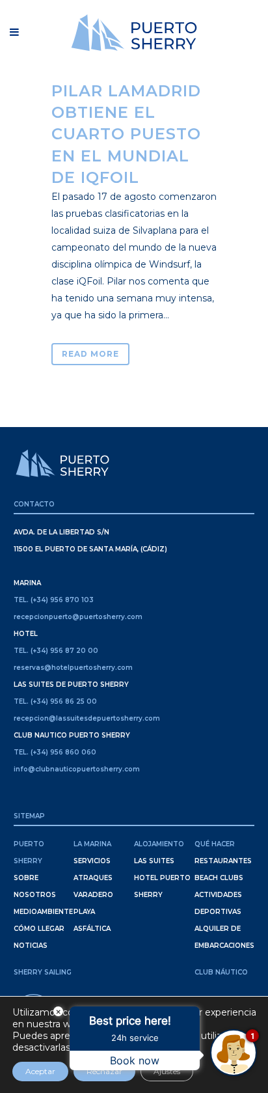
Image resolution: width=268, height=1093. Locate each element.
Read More (90, 354)
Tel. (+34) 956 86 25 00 (55, 701)
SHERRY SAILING (43, 972)
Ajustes (167, 1071)
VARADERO (93, 895)
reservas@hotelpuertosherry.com (73, 667)
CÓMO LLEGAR (39, 928)
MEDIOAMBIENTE (43, 911)
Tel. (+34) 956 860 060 (55, 752)
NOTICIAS (30, 945)
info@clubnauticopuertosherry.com (77, 769)
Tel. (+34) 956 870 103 (54, 600)
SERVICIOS (92, 861)
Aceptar (40, 1071)
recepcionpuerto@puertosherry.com (78, 617)
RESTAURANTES (223, 861)
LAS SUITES (154, 861)
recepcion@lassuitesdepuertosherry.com (87, 718)
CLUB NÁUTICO (221, 972)
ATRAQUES (93, 878)
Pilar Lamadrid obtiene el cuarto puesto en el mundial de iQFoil (126, 134)
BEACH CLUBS (218, 878)
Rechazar (104, 1071)
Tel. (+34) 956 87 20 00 (56, 650)
